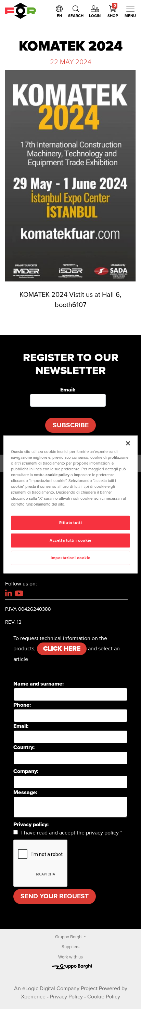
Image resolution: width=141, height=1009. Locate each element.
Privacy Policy (66, 996)
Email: (67, 389)
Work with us (70, 957)
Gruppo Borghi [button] (68, 937)
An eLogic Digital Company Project (56, 988)
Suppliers (70, 947)
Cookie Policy (103, 996)
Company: (25, 771)
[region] (70, 504)
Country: (24, 747)
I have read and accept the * (71, 832)
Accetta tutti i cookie (70, 540)
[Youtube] (19, 593)
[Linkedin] (8, 593)
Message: (25, 792)
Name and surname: (38, 683)
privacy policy (102, 832)
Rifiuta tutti (70, 522)
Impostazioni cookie (70, 558)
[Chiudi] (128, 443)
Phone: (22, 705)
